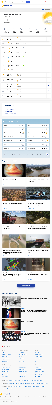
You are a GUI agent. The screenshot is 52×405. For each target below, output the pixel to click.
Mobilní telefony (14, 386)
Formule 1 (37, 359)
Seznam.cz (47, 1)
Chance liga (37, 352)
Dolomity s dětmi (22, 376)
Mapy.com (10, 380)
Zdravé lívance (5, 371)
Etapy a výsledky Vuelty (23, 354)
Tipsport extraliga (38, 356)
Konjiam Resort (8, 111)
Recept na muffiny (5, 369)
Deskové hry (38, 386)
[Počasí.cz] (7, 6)
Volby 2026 (4, 352)
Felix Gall (20, 359)
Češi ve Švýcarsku (22, 373)
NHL (36, 361)
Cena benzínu (28, 380)
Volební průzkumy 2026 (6, 354)
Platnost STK (37, 376)
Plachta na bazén (13, 383)
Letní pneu (33, 386)
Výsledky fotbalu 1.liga (39, 354)
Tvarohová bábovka (5, 373)
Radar (40, 396)
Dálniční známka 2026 (39, 369)
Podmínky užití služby (15, 396)
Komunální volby (5, 361)
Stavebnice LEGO (20, 386)
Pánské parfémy (11, 388)
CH (25, 154)
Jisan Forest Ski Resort (10, 109)
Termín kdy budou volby (6, 358)
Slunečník (24, 383)
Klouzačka (28, 383)
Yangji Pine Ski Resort (10, 113)
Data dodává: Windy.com (33, 396)
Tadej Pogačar (21, 358)
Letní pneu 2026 (38, 367)
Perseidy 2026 (23, 380)
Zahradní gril (42, 383)
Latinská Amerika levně (23, 374)
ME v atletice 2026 (38, 358)
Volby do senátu (5, 359)
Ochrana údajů (24, 396)
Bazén (8, 383)
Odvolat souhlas (46, 396)
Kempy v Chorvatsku (22, 367)
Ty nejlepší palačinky (6, 367)
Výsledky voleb (5, 356)
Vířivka (46, 383)
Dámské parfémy (27, 386)
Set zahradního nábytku (35, 383)
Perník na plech (5, 376)
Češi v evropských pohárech (37, 380)
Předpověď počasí (16, 380)
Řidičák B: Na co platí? (39, 373)
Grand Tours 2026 (22, 361)
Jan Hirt (20, 356)
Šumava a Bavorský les (23, 371)
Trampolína (19, 383)
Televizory (43, 386)
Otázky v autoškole (38, 374)
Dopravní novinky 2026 (39, 371)
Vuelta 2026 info (22, 352)
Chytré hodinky (5, 388)
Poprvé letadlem (22, 369)
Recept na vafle (5, 374)
